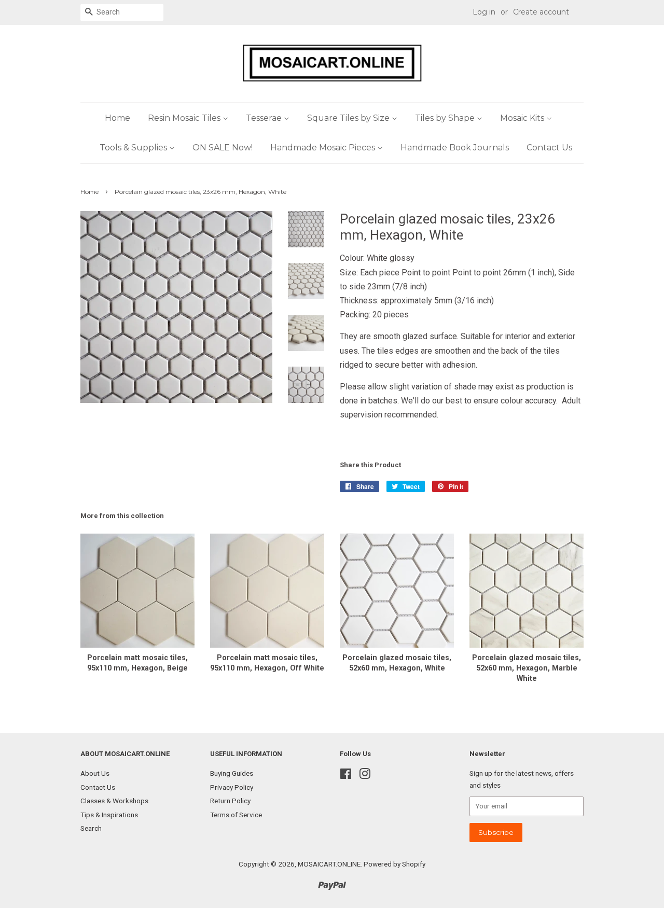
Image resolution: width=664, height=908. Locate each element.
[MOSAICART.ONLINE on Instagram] (364, 776)
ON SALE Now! (222, 147)
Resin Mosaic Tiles (185, 118)
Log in (484, 12)
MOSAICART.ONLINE (329, 864)
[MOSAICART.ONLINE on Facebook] (346, 776)
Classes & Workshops (114, 801)
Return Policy (230, 801)
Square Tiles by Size (349, 118)
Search (91, 828)
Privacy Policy (231, 787)
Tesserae (265, 118)
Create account (541, 12)
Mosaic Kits (523, 118)
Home (117, 118)
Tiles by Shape (446, 118)
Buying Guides (231, 773)
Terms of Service (236, 815)
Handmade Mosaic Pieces (323, 147)
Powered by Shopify (394, 864)
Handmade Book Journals (454, 147)
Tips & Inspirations (109, 815)
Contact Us (549, 147)
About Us (94, 773)
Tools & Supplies (134, 147)
